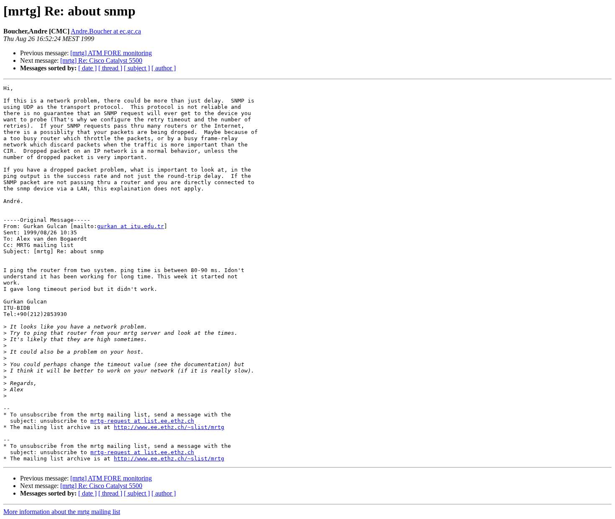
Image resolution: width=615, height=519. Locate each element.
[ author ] (163, 68)
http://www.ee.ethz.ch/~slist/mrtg (169, 427)
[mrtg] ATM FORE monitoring (111, 53)
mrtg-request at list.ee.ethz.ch (142, 421)
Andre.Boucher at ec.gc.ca (106, 31)
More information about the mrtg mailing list (61, 511)
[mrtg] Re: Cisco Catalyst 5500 (101, 60)
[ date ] (87, 68)
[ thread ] (110, 68)
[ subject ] (137, 68)
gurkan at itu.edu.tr (130, 226)
